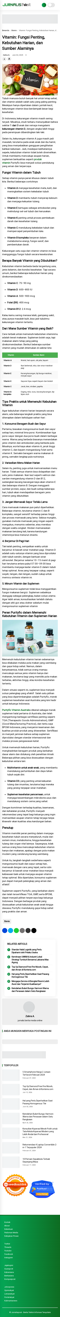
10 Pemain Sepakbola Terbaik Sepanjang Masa (36, 1160)
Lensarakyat (9, 1294)
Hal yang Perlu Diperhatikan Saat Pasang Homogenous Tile (30, 975)
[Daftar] (44, 5)
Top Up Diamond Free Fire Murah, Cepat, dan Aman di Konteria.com (30, 968)
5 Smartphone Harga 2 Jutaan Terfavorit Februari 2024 (36, 1073)
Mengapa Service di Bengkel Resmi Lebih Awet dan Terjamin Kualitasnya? (30, 982)
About (7, 1226)
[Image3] (24, 1057)
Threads (7, 1247)
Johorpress (9, 1287)
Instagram (8, 1257)
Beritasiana (9, 1276)
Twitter (7, 1244)
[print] (22, 930)
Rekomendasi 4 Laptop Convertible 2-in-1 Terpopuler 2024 (40, 1146)
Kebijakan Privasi (11, 1236)
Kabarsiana (9, 1272)
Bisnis (14, 30)
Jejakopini (8, 1265)
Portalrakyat (9, 1297)
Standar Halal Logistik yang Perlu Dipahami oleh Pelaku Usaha (27, 951)
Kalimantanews (10, 1301)
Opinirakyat (9, 1290)
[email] (28, 930)
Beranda (5, 30)
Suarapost (8, 1269)
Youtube (7, 1251)
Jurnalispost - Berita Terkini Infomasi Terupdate (31, 1312)
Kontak (7, 1222)
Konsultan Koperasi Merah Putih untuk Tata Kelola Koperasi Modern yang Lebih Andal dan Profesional (40, 1131)
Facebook (8, 1254)
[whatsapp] (16, 930)
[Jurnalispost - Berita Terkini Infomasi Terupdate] (16, 7)
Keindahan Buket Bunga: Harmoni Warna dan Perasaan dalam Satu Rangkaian (30, 989)
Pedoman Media (11, 1232)
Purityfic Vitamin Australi (15, 710)
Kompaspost (9, 1279)
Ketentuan (8, 1229)
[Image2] (30, 22)
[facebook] (4, 930)
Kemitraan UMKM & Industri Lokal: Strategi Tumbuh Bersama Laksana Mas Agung (30, 960)
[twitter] (10, 930)
